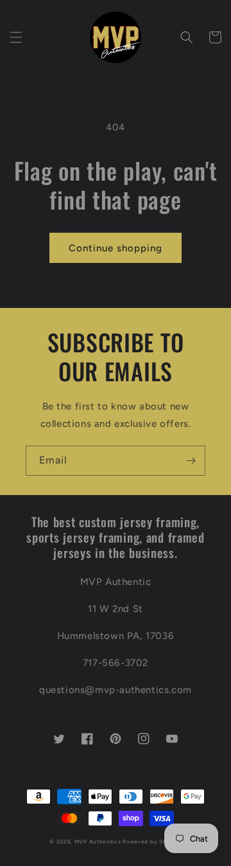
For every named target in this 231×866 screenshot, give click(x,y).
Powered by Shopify (152, 841)
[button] (16, 37)
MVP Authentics (97, 841)
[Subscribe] (190, 461)
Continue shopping (115, 248)
